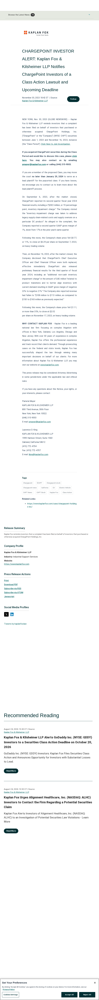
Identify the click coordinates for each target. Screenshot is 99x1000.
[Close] (95, 983)
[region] (49, 989)
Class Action (67, 492)
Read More (11, 771)
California (44, 488)
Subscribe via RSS (12, 588)
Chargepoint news (30, 488)
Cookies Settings (10, 995)
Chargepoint (27, 483)
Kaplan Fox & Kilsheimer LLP (35, 101)
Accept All (69, 995)
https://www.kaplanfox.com (16, 564)
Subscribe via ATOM (13, 592)
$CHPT (39, 483)
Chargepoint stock (53, 483)
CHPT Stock (41, 492)
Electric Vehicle (65, 488)
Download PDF (11, 584)
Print (6, 580)
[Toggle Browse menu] (89, 14)
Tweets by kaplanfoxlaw (15, 624)
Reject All (87, 995)
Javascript (9, 596)
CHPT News (27, 492)
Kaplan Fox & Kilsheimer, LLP (16, 732)
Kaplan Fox (54, 492)
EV (54, 488)
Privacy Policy (9, 989)
